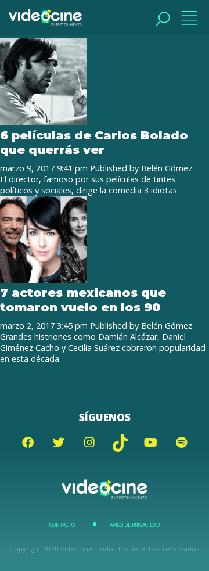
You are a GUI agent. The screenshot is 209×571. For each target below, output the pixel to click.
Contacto (62, 525)
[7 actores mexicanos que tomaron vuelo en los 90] (43, 279)
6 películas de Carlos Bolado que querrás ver (94, 142)
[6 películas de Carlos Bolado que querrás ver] (43, 122)
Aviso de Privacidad (135, 525)
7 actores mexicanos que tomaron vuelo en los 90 (83, 299)
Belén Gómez (166, 168)
